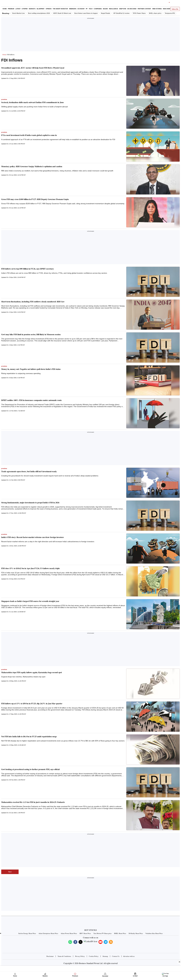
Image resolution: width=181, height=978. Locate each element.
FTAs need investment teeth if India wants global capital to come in (29, 135)
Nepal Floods (105, 13)
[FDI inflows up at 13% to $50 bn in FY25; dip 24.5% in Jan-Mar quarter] (153, 716)
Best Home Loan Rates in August (86, 13)
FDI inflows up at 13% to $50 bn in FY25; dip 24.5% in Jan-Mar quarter (31, 703)
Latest (18, 8)
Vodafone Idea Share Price (154, 933)
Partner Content (144, 8)
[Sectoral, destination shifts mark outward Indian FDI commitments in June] (153, 114)
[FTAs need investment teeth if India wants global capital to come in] (153, 146)
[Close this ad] (179, 961)
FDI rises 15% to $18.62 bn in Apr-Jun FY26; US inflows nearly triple (30, 568)
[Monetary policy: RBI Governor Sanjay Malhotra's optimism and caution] (153, 179)
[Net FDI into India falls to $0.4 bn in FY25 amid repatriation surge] (153, 749)
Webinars (72, 8)
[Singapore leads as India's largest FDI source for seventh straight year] (153, 614)
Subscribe (175, 9)
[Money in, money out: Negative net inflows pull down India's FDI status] (153, 380)
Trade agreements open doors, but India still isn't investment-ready (29, 471)
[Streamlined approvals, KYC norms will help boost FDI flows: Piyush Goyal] (153, 81)
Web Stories (157, 8)
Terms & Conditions (64, 956)
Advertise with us (129, 956)
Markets (32, 8)
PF (87, 8)
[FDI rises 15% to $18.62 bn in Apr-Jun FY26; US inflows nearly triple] (153, 581)
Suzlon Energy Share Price (27, 933)
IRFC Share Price (85, 933)
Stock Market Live (18, 13)
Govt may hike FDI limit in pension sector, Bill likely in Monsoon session (31, 334)
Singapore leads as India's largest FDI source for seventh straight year (30, 601)
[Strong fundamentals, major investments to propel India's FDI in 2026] (153, 515)
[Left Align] (3, 3)
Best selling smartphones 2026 (39, 13)
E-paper (25, 8)
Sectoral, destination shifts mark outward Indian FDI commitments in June (32, 102)
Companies (98, 8)
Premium (11, 8)
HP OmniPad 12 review (121, 13)
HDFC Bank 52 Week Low (62, 13)
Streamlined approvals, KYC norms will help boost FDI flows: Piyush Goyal (32, 67)
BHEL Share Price (120, 933)
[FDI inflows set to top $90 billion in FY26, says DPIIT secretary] (153, 282)
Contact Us (115, 956)
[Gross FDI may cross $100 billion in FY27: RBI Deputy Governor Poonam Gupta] (153, 212)
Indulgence (113, 8)
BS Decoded (131, 8)
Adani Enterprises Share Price (48, 933)
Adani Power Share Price (69, 933)
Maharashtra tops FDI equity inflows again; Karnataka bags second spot (31, 672)
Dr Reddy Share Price (136, 933)
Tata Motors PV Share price (102, 933)
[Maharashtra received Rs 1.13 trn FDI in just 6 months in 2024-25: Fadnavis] (153, 815)
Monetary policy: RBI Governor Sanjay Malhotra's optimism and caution (31, 166)
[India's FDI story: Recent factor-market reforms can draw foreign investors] (153, 548)
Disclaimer (50, 956)
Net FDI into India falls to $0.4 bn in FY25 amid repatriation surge (29, 736)
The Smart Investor (60, 8)
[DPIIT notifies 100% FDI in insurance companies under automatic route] (153, 413)
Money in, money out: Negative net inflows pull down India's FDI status (31, 369)
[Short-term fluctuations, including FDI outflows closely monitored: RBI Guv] (153, 314)
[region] (90, 35)
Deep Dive (122, 8)
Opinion (48, 8)
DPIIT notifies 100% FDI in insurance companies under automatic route (31, 400)
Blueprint (40, 8)
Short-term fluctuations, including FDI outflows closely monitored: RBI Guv (33, 301)
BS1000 (105, 8)
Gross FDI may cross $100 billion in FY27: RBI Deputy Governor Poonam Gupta (35, 199)
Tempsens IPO (170, 13)
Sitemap (105, 956)
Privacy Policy (80, 956)
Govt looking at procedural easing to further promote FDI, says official (30, 769)
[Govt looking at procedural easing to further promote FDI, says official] (153, 782)
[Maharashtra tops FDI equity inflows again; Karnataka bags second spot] (153, 684)
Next (10, 872)
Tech (90, 8)
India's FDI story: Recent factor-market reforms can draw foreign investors (32, 537)
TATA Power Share (139, 13)
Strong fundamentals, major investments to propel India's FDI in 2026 (30, 502)
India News (167, 8)
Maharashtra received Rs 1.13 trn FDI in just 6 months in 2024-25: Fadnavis (33, 802)
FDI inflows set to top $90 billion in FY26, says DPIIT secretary (27, 268)
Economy (81, 8)
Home (5, 8)
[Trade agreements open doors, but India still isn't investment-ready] (153, 483)
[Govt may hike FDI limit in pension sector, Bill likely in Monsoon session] (153, 347)
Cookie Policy (94, 956)
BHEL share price (155, 13)
